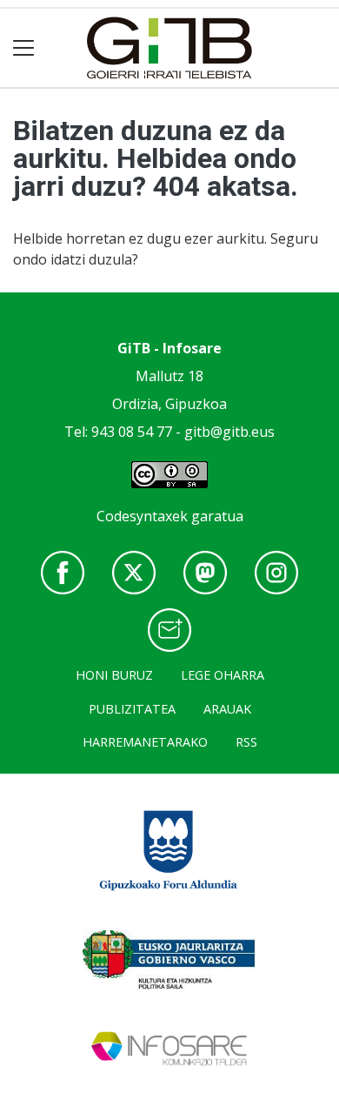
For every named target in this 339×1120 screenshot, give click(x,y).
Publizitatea (132, 709)
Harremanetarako (145, 742)
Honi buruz (114, 675)
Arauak (227, 709)
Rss (246, 742)
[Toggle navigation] (24, 48)
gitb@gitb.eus (229, 431)
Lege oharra (222, 675)
